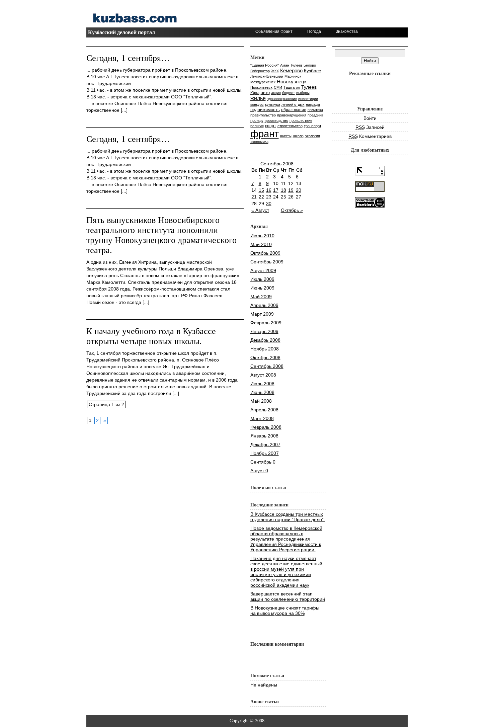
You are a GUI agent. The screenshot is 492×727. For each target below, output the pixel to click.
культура (272, 104)
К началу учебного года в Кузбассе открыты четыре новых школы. (151, 336)
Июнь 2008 (262, 392)
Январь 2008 (264, 435)
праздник (315, 115)
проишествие (301, 120)
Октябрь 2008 (265, 357)
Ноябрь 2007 (264, 453)
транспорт (312, 126)
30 (268, 203)
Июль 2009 (262, 279)
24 (275, 196)
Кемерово (291, 70)
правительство (263, 115)
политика (315, 110)
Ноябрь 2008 (264, 348)
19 (291, 190)
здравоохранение (282, 99)
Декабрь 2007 (265, 444)
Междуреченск (262, 82)
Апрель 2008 (264, 409)
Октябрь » (292, 210)
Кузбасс (312, 70)
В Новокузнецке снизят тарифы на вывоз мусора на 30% (284, 610)
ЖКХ (275, 71)
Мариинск (292, 76)
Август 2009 (263, 270)
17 (275, 190)
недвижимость (265, 109)
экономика (259, 142)
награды (313, 104)
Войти (370, 118)
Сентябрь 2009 (266, 261)
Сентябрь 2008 (266, 366)
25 (283, 196)
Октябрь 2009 (265, 253)
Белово (310, 65)
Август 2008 (263, 375)
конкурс (257, 104)
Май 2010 (261, 244)
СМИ (278, 87)
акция (276, 93)
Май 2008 (261, 401)
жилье (258, 98)
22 (261, 196)
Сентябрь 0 (262, 462)
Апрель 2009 (264, 305)
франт (264, 133)
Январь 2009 (264, 331)
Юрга (254, 93)
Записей (370, 127)
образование (293, 110)
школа (298, 136)
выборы (303, 93)
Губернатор (260, 71)
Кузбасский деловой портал (121, 32)
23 (268, 196)
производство (276, 120)
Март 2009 (262, 314)
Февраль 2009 (265, 322)
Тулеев (309, 87)
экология (312, 136)
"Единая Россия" (264, 65)
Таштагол (291, 87)
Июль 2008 (262, 383)
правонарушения (291, 115)
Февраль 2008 (265, 427)
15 (261, 190)
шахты (286, 136)
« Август (260, 210)
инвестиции (308, 99)
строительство (290, 126)
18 (283, 190)
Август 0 (259, 470)
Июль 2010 (262, 235)
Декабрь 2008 (265, 340)
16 (268, 190)
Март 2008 (262, 418)
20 (298, 190)
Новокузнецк (292, 81)
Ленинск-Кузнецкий (266, 76)
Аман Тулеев (291, 65)
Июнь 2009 (262, 288)
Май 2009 (261, 296)
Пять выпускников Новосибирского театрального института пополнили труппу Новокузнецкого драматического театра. (161, 235)
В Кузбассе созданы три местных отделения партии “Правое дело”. (287, 516)
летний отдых (293, 104)
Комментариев (370, 136)
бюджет (288, 93)
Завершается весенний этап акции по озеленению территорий (287, 596)
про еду (256, 120)
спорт (270, 126)
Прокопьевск (261, 87)
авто (265, 92)
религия (257, 126)
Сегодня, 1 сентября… (128, 58)
